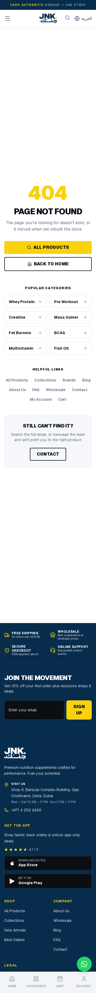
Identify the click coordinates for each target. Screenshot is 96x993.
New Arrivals (15, 930)
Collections (45, 380)
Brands (69, 380)
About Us (17, 389)
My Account (41, 399)
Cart (62, 399)
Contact (79, 389)
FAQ (35, 389)
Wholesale (56, 389)
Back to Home (51, 264)
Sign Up (79, 710)
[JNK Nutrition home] (48, 18)
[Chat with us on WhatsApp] (84, 964)
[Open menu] (7, 18)
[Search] (67, 17)
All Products (51, 247)
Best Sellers (14, 939)
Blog (86, 380)
